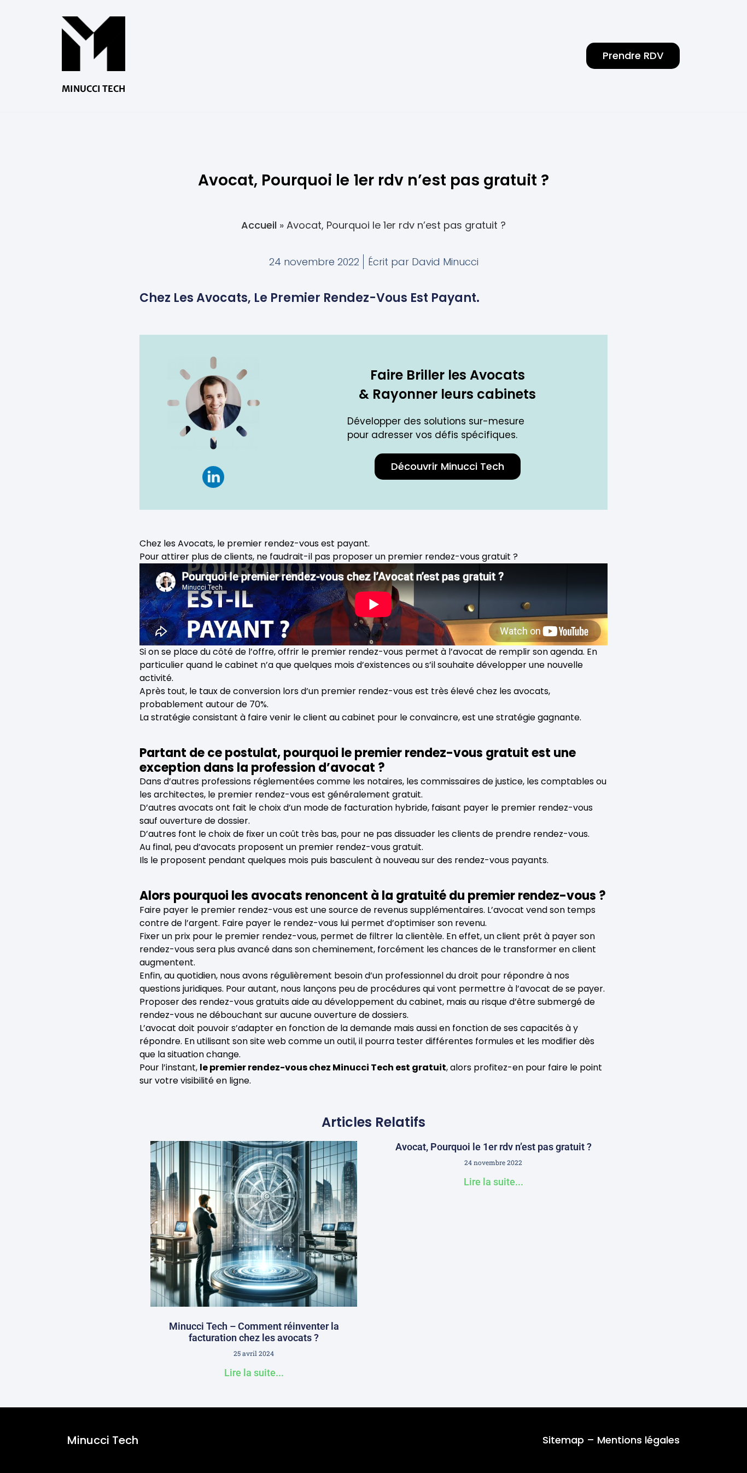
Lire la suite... (254, 1372)
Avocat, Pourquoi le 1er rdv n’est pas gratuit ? (493, 1146)
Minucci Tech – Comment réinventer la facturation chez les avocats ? (254, 1332)
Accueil (259, 225)
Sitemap (563, 1440)
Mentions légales (638, 1440)
